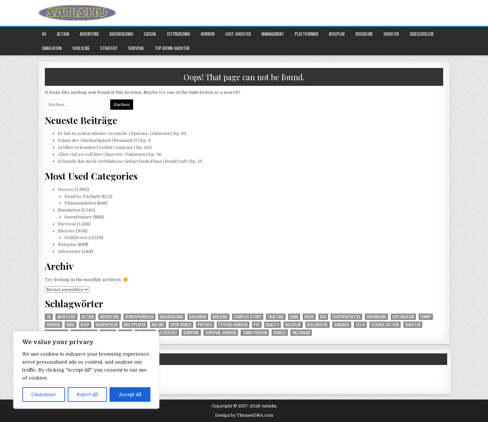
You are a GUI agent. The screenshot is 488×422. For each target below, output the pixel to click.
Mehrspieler (107, 325)
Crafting (276, 317)
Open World (181, 325)
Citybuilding (178, 33)
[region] (86, 370)
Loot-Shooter (238, 33)
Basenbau (197, 317)
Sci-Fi (360, 325)
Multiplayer (135, 325)
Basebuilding (121, 33)
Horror (208, 33)
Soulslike (81, 48)
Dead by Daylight (82, 196)
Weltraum (301, 333)
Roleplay (337, 33)
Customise (43, 394)
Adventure (89, 33)
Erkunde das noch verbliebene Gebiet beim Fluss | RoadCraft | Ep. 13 (130, 161)
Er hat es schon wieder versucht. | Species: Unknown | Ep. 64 (122, 133)
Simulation (52, 48)
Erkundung (376, 317)
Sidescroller (422, 33)
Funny (425, 317)
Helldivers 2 (77, 237)
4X (44, 33)
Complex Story (248, 317)
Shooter (391, 33)
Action (63, 33)
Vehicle (279, 333)
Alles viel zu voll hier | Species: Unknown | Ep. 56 (109, 154)
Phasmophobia (80, 203)
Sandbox (342, 325)
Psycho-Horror (233, 325)
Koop (85, 325)
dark (294, 317)
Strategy (109, 48)
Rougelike (364, 33)
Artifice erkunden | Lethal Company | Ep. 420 (105, 147)
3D (48, 317)
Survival (136, 48)
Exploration (403, 317)
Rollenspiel (317, 325)
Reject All (87, 394)
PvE (257, 325)
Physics (205, 325)
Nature (158, 325)
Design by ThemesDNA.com (244, 415)
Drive (309, 317)
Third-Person (254, 333)
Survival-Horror (220, 333)
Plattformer (306, 33)
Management (273, 33)
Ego (323, 317)
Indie (70, 325)
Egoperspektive (346, 317)
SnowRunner (78, 216)
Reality (272, 325)
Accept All (130, 394)
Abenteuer (66, 317)
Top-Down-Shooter (172, 48)
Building (220, 317)
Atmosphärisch (139, 317)
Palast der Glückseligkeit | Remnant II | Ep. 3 (104, 140)
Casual (150, 33)
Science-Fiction (385, 325)
